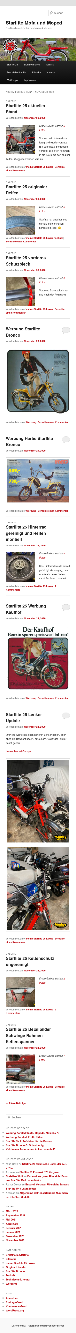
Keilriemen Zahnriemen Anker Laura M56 (30, 1149)
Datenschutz (18, 1325)
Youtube (51, 72)
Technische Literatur (18, 1279)
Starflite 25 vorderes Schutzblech (26, 261)
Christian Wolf (14, 1176)
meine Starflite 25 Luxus (39, 167)
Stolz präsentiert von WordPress (46, 1325)
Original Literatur (16, 1267)
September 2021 (15, 1215)
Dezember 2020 (15, 1236)
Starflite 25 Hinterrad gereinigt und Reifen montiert (26, 533)
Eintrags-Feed (14, 1302)
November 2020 (15, 1240)
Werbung (31, 422)
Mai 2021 (11, 1219)
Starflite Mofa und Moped (34, 22)
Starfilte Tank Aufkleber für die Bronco (29, 1141)
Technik (50, 64)
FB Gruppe (12, 80)
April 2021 (12, 1224)
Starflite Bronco (32, 64)
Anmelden (12, 1298)
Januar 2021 (13, 1232)
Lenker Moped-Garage (18, 751)
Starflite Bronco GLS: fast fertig (25, 1145)
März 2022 (12, 1211)
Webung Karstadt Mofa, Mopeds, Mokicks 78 (32, 1133)
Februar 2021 (13, 1228)
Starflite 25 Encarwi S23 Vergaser (39, 1172)
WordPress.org (15, 1310)
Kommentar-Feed (16, 1306)
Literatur (36, 72)
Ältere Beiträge (16, 1103)
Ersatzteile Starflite (16, 72)
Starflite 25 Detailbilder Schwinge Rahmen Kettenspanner (28, 1035)
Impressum (30, 80)
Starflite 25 (12, 64)
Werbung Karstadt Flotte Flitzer (24, 1137)
